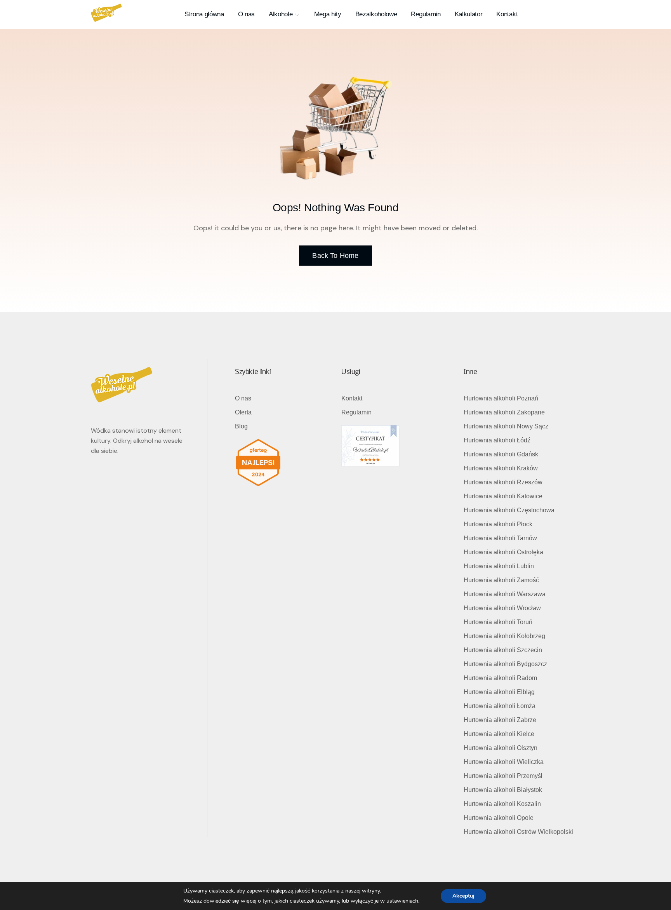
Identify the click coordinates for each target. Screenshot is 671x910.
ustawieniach (402, 901)
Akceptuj (463, 896)
